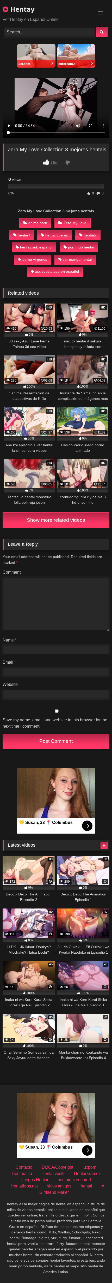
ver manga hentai (77, 259)
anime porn (37, 223)
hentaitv (90, 235)
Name (9, 640)
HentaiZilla (22, 1173)
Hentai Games (87, 1173)
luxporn (89, 1167)
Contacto (24, 1167)
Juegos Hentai (34, 1180)
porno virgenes (34, 259)
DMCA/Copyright (57, 1167)
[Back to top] (96, 1267)
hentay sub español (36, 247)
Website (10, 684)
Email (9, 662)
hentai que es (56, 235)
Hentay (21, 9)
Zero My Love (75, 223)
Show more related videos (56, 520)
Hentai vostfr (53, 1173)
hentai (86, 1186)
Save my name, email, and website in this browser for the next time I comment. (55, 723)
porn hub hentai (81, 247)
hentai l (24, 235)
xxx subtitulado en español (57, 271)
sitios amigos (59, 1186)
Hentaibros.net (24, 1186)
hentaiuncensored (74, 1180)
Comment (12, 572)
